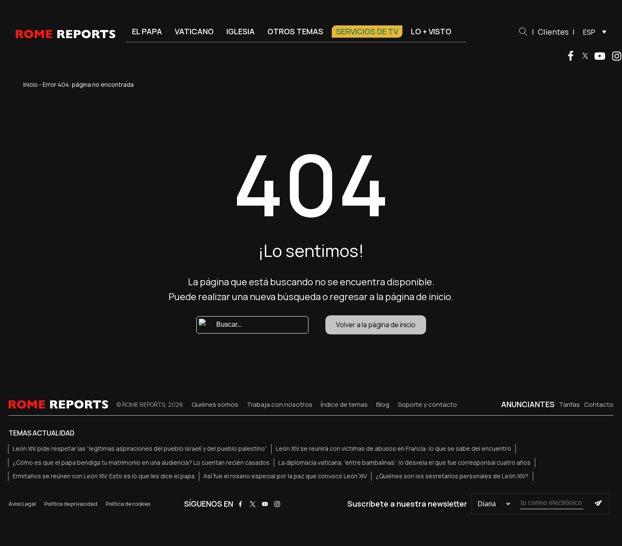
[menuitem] (592, 32)
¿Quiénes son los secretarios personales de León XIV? (452, 476)
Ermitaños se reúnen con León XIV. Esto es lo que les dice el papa (104, 476)
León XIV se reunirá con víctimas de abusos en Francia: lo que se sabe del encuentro (393, 448)
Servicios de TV (367, 31)
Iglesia (240, 31)
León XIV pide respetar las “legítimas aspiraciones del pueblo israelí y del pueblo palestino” (140, 448)
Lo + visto (431, 31)
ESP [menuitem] (589, 32)
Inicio (30, 84)
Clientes (553, 32)
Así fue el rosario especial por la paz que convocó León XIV (285, 476)
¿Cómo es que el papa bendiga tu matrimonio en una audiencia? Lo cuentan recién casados (141, 462)
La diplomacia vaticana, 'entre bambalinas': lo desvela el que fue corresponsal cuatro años (404, 462)
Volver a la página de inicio (376, 324)
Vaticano (194, 31)
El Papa (147, 31)
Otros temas (295, 31)
